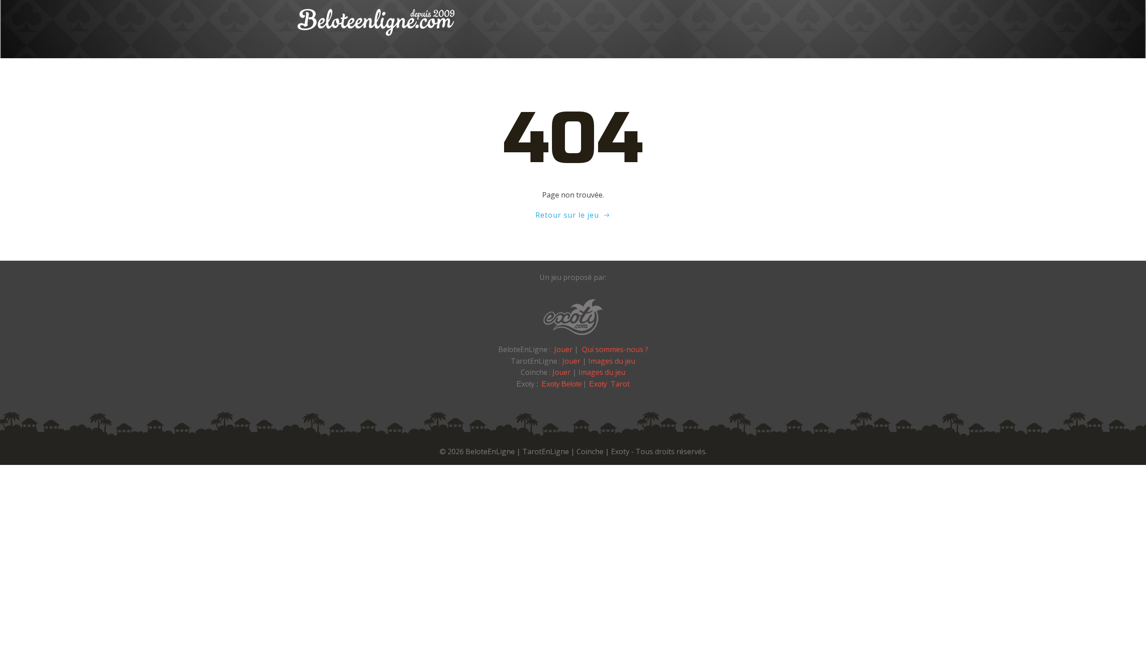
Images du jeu (611, 361)
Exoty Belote (562, 384)
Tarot (620, 384)
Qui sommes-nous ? (615, 349)
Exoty (599, 384)
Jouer (563, 349)
